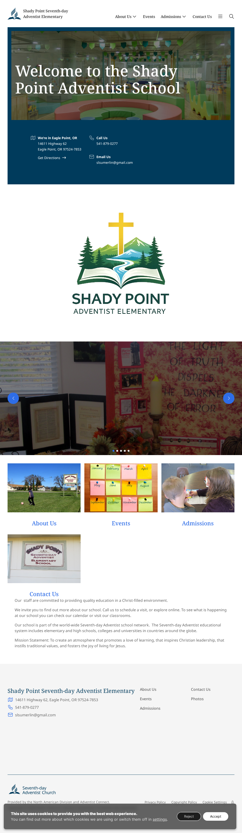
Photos (197, 698)
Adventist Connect (94, 802)
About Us (123, 16)
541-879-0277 (107, 143)
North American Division (52, 802)
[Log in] (232, 802)
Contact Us (202, 16)
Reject (189, 816)
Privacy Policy (155, 802)
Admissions (171, 16)
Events (149, 16)
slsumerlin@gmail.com (114, 162)
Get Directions (49, 157)
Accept (215, 816)
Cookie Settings (215, 802)
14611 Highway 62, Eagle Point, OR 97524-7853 (56, 699)
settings (160, 819)
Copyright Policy (184, 802)
